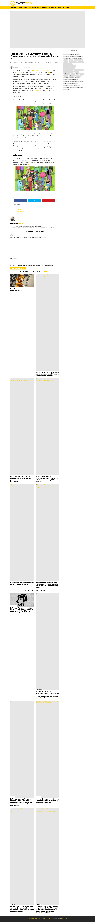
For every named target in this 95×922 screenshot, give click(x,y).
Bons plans (66, 7)
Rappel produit (74, 81)
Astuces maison (67, 58)
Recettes (81, 81)
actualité (66, 54)
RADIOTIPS (37, 90)
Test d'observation (73, 83)
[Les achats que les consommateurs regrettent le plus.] (22, 280)
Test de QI (14, 214)
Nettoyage (79, 75)
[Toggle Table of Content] (14, 207)
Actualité (45, 271)
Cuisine (71, 60)
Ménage (66, 75)
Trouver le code (79, 87)
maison (82, 73)
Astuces (72, 56)
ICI (28, 164)
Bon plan (75, 58)
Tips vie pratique (42, 7)
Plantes (65, 79)
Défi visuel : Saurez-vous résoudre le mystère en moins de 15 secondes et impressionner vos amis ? (47, 374)
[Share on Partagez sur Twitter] (34, 200)
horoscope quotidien (79, 69)
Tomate (72, 87)
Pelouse (77, 77)
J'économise (67, 73)
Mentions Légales (42, 918)
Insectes (77, 71)
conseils (66, 60)
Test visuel (21, 214)
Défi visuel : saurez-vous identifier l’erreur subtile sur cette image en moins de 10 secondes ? (47, 800)
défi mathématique (79, 60)
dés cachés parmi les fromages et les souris (41, 70)
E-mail (12, 258)
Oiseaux (72, 77)
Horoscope (81, 62)
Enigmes (66, 62)
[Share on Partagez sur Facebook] (20, 200)
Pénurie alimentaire (74, 79)
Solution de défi (20, 211)
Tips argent (32, 7)
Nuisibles (66, 77)
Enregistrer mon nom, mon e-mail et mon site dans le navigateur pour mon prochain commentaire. (33, 265)
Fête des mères (73, 62)
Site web (12, 262)
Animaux (72, 54)
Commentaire (13, 240)
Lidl (77, 73)
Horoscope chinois (68, 64)
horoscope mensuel (68, 69)
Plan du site (49, 918)
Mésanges (72, 75)
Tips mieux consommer (55, 7)
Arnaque (78, 54)
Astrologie (14, 7)
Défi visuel (19, 209)
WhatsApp (66, 89)
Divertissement (23, 7)
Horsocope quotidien (68, 71)
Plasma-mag (64, 918)
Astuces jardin (79, 56)
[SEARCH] (84, 7)
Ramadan (66, 81)
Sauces (65, 83)
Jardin (73, 73)
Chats (80, 58)
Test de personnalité (68, 85)
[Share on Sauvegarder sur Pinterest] (48, 200)
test (49, 72)
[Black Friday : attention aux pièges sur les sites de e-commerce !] (22, 532)
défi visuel (19, 72)
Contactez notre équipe (33, 918)
